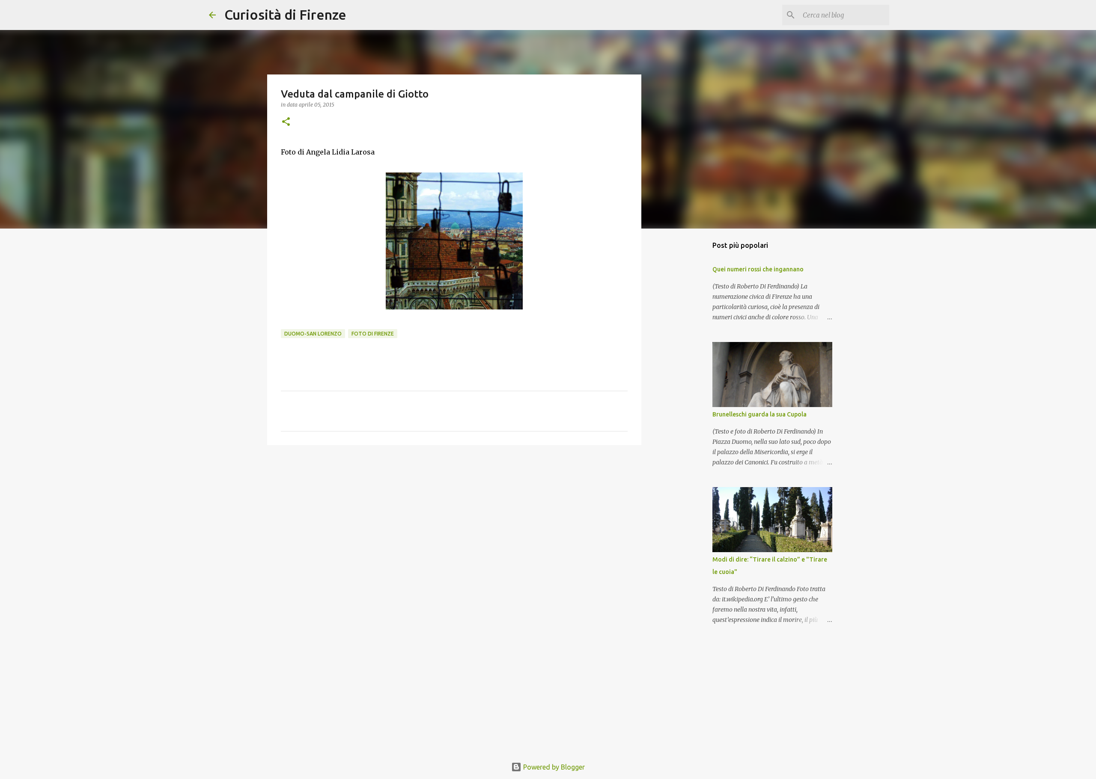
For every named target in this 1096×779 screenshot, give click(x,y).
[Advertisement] (454, 518)
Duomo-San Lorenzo (313, 333)
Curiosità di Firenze (285, 14)
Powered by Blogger (553, 767)
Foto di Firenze (372, 333)
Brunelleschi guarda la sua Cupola (759, 414)
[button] (286, 122)
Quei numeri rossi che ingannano (758, 269)
